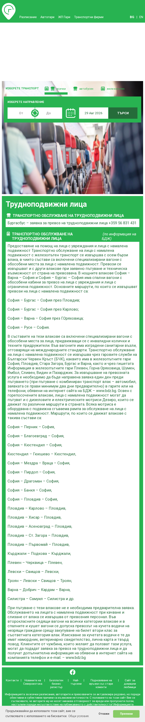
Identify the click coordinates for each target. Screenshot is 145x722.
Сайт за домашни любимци (130, 684)
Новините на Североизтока (32, 682)
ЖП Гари (64, 17)
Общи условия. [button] (78, 716)
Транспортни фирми (88, 17)
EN (141, 17)
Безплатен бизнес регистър (56, 684)
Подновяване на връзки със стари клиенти (101, 684)
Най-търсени (76, 682)
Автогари (47, 17)
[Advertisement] (72, 51)
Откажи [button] (104, 713)
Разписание (9, 5)
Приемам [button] (126, 713)
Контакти (12, 680)
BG (132, 17)
